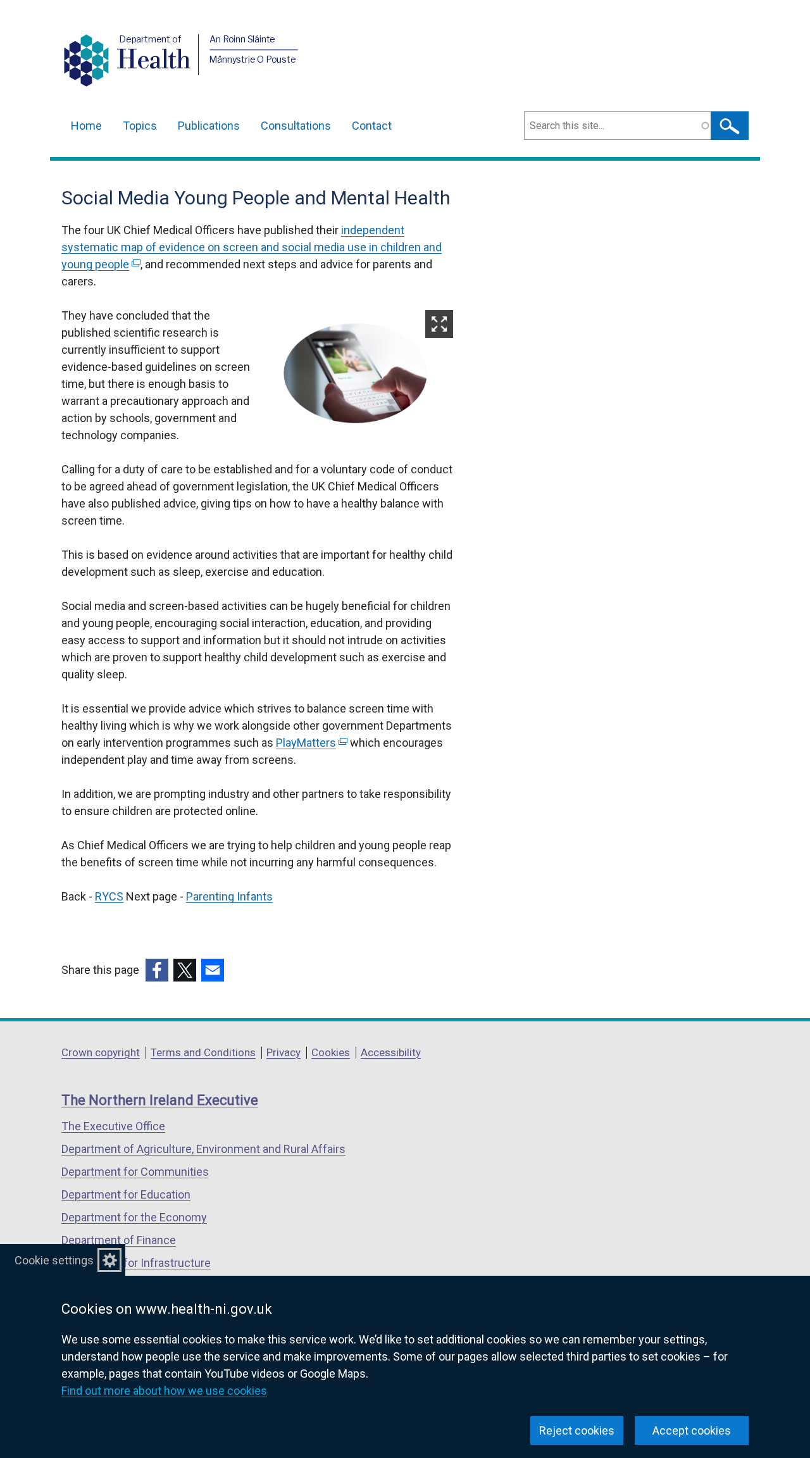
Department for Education (125, 1194)
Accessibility (391, 1052)
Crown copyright (100, 1052)
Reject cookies (576, 1430)
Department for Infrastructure (136, 1262)
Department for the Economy (134, 1217)
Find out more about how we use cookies (164, 1390)
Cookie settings (54, 1260)
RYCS (109, 896)
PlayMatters (310, 742)
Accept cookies (691, 1430)
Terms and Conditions (203, 1052)
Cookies (330, 1052)
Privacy (283, 1052)
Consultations (296, 125)
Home (86, 125)
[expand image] (361, 375)
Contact (372, 125)
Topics (140, 125)
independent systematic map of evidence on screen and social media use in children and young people (251, 247)
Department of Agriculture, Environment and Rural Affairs (203, 1149)
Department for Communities (135, 1171)
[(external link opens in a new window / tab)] (157, 970)
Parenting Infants (229, 896)
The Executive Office (113, 1126)
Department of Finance (118, 1240)
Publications (209, 125)
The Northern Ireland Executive (159, 1100)
